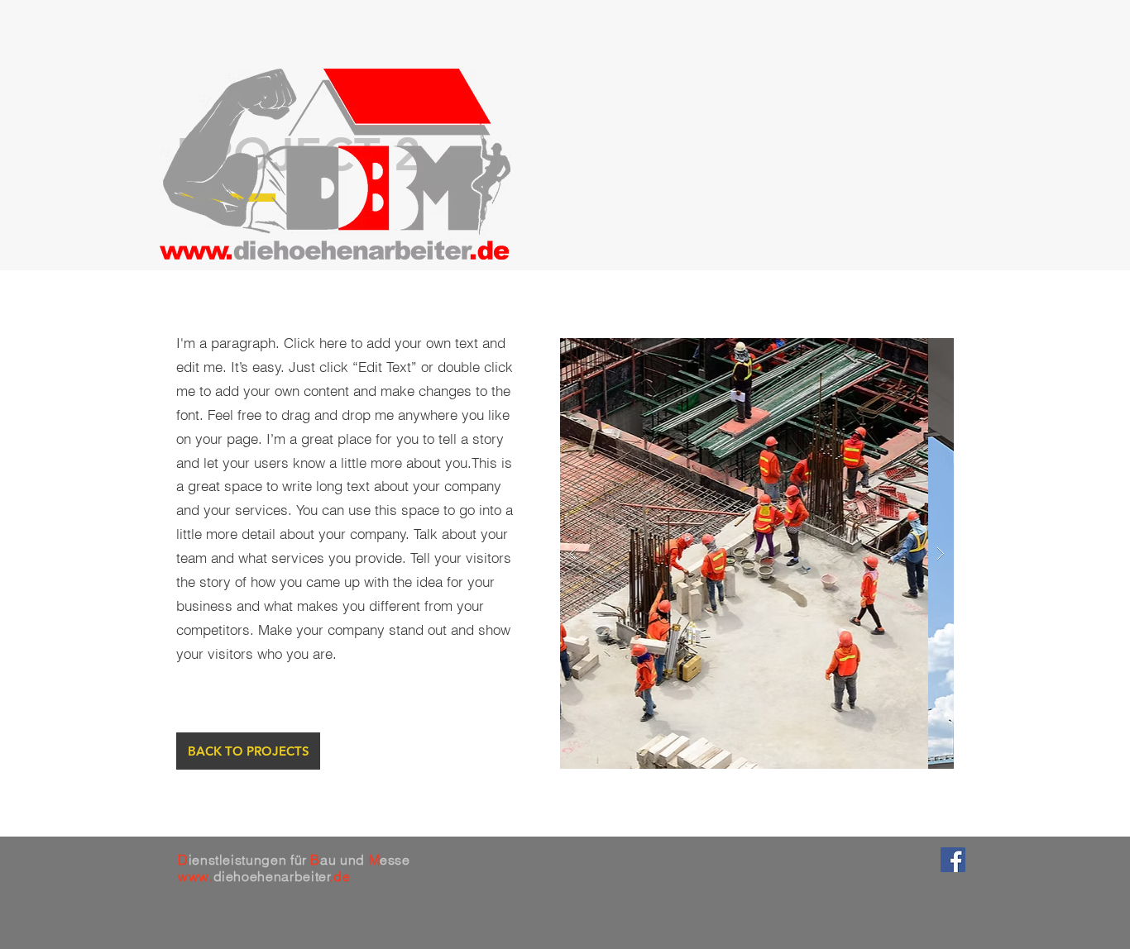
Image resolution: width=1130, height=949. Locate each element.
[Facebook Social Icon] (953, 859)
